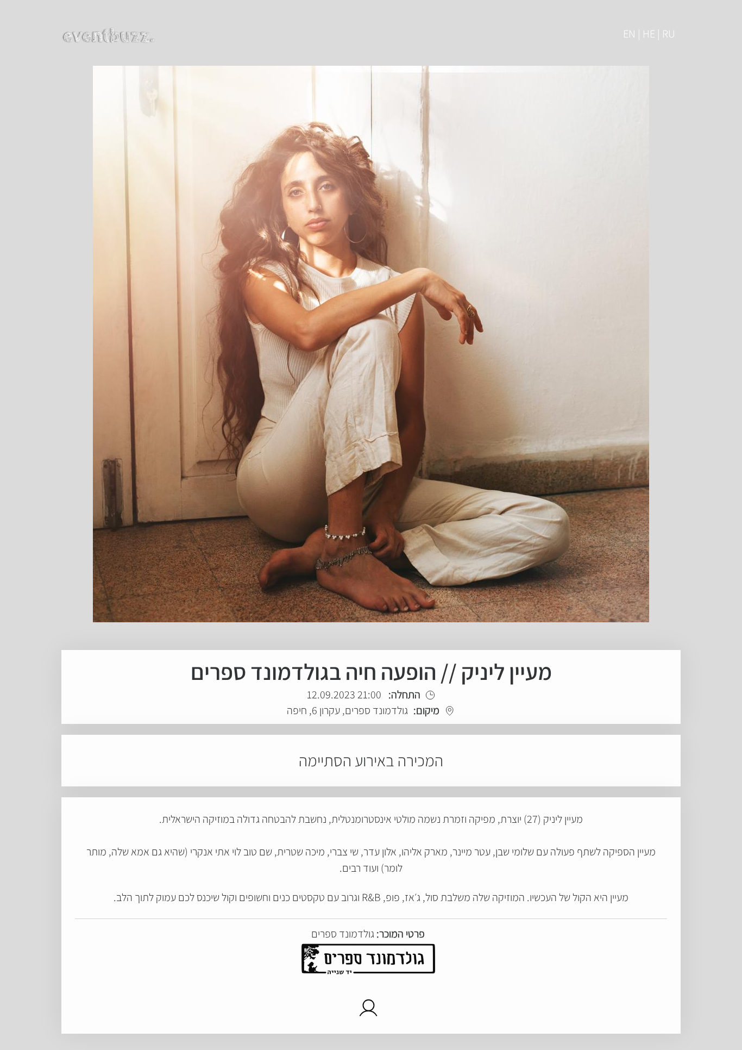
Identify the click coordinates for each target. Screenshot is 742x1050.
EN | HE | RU (649, 34)
